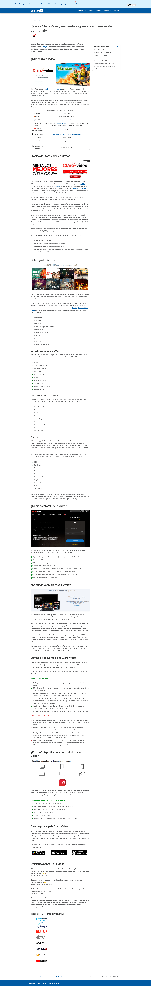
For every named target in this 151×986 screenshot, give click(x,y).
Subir (105, 75)
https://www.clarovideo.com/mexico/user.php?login (66, 134)
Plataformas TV (82, 10)
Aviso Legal (33, 976)
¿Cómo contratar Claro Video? (101, 58)
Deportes (116, 10)
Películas (98, 10)
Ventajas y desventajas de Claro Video (104, 63)
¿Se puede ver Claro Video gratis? (103, 60)
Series (91, 10)
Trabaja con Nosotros (44, 976)
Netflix (83, 184)
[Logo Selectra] (37, 10)
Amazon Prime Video (80, 188)
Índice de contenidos (101, 46)
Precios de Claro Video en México (103, 52)
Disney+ (44, 47)
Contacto (60, 976)
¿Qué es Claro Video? (99, 49)
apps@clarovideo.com (63, 123)
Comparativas (107, 10)
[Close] (75, 2)
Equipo (54, 976)
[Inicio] (33, 20)
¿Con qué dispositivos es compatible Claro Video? (105, 67)
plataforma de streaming (52, 89)
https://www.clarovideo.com (67, 120)
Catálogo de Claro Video (100, 55)
